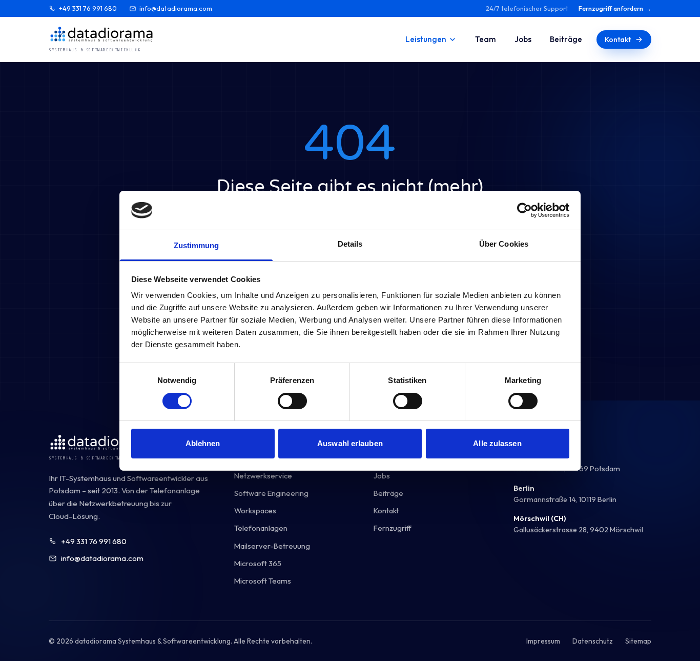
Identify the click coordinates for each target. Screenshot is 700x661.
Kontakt (618, 39)
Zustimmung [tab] (196, 245)
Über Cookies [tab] (503, 243)
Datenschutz (592, 641)
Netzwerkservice (263, 475)
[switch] (292, 401)
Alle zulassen (497, 443)
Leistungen (425, 39)
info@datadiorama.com (175, 8)
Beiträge (566, 39)
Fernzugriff (392, 528)
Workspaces (255, 510)
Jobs (522, 39)
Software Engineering (271, 493)
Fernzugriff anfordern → (615, 8)
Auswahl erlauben (350, 443)
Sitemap (638, 641)
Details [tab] (350, 243)
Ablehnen (203, 443)
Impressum (543, 641)
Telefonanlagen (260, 528)
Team (485, 39)
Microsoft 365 (257, 563)
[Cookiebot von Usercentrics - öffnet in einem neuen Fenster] (524, 210)
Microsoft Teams (262, 581)
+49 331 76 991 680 (88, 8)
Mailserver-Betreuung (272, 546)
